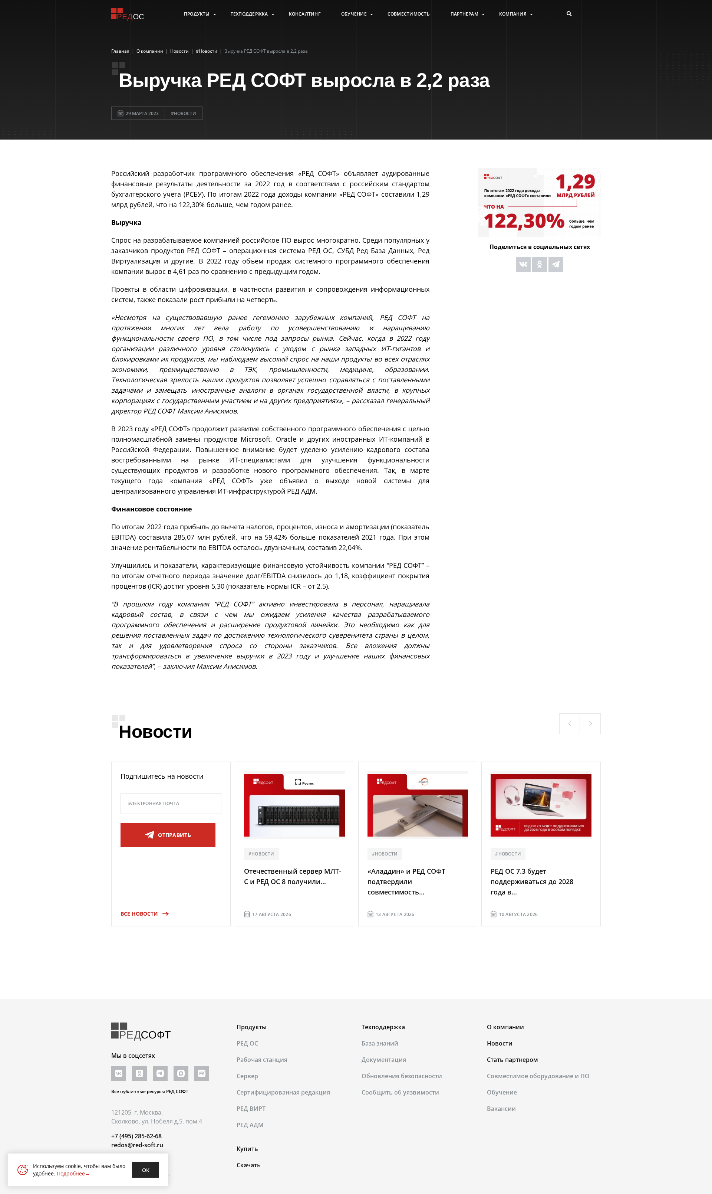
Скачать (249, 1165)
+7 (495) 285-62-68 (136, 1136)
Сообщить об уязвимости (400, 1092)
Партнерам (464, 14)
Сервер (247, 1076)
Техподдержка (249, 14)
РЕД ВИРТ (251, 1109)
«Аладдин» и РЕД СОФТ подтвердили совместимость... (406, 881)
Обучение (354, 14)
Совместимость (409, 14)
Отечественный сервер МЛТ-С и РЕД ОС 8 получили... (292, 876)
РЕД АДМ (250, 1125)
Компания (513, 14)
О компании (505, 1027)
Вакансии (501, 1109)
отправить (174, 834)
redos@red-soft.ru (137, 1145)
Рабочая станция (262, 1060)
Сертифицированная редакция (283, 1092)
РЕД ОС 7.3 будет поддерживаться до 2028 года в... (532, 881)
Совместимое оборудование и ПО (538, 1076)
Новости (499, 1043)
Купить (247, 1149)
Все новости (139, 913)
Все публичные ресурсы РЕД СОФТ (149, 1091)
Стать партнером (512, 1060)
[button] (569, 723)
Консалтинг (304, 14)
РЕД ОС (247, 1043)
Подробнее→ (73, 1173)
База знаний (380, 1043)
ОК (145, 1170)
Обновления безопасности (402, 1076)
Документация (384, 1060)
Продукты (197, 14)
